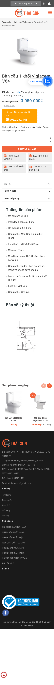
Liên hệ (5, 515)
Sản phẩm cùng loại (15, 385)
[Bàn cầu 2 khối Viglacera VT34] (40, 402)
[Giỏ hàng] (49, 3)
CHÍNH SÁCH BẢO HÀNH (13, 532)
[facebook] (5, 612)
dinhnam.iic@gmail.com (19, 483)
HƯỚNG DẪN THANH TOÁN (14, 558)
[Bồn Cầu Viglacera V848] (13, 402)
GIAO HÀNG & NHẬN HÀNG (14, 527)
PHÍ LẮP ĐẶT (8, 563)
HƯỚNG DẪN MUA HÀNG (13, 548)
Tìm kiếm (6, 495)
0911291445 (18, 478)
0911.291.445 (18, 119)
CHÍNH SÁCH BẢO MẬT (12, 537)
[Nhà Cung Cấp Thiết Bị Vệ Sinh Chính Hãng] (27, 13)
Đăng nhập (7, 500)
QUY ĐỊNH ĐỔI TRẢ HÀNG (13, 543)
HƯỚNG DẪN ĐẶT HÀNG (13, 553)
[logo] (14, 443)
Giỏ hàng (6, 510)
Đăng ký (6, 505)
